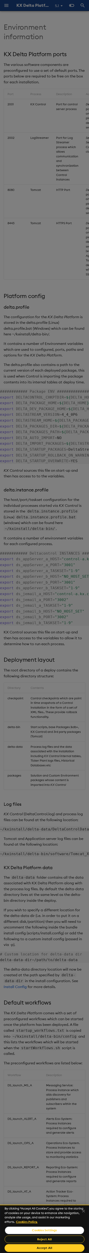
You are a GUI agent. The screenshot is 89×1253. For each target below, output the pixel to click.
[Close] (84, 1211)
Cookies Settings (44, 1230)
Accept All (44, 1248)
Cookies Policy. (27, 1222)
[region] (44, 1229)
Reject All (44, 1239)
